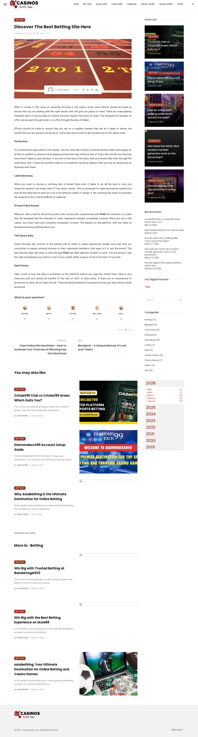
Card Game (116, 4)
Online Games (166, 4)
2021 (150, 434)
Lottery (148, 345)
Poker (180, 4)
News (147, 350)
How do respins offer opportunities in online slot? (162, 189)
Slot (146, 370)
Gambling (132, 4)
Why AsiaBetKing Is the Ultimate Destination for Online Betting (40, 496)
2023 (150, 420)
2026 (151, 383)
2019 (150, 447)
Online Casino (148, 4)
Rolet (86, 120)
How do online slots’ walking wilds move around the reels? (160, 113)
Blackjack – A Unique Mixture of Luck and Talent (102, 347)
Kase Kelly (63, 89)
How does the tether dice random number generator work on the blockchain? (163, 151)
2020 (151, 440)
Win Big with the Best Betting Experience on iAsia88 (37, 620)
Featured (149, 334)
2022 (150, 427)
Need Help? (177, 730)
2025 (151, 407)
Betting (87, 4)
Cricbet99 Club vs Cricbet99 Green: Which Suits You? (42, 398)
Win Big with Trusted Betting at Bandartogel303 (39, 570)
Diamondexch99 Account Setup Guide (39, 447)
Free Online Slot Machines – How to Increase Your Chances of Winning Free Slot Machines (40, 349)
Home (76, 4)
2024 (151, 414)
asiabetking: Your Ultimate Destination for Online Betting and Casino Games (41, 669)
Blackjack (101, 4)
